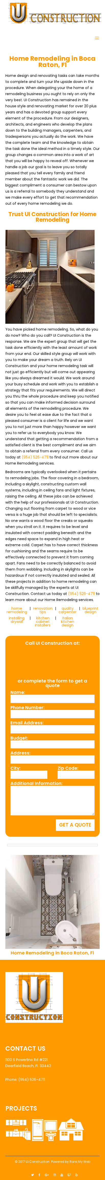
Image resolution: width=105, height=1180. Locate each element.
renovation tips (42, 610)
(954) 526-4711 (35, 457)
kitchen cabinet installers (42, 621)
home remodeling (17, 610)
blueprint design (90, 610)
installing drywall (16, 619)
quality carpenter (67, 610)
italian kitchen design (67, 621)
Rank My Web (80, 1161)
